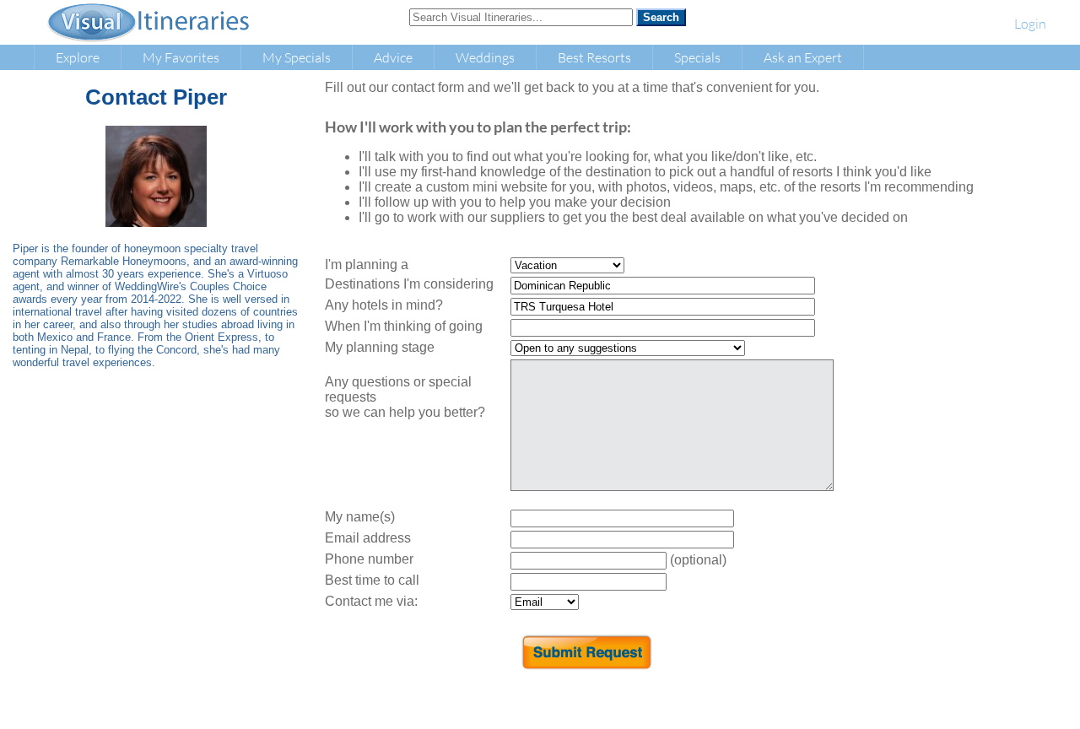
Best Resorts (594, 57)
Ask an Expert (803, 57)
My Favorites (181, 57)
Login (1030, 23)
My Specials (296, 57)
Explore (78, 57)
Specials (697, 57)
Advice (393, 57)
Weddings (485, 57)
